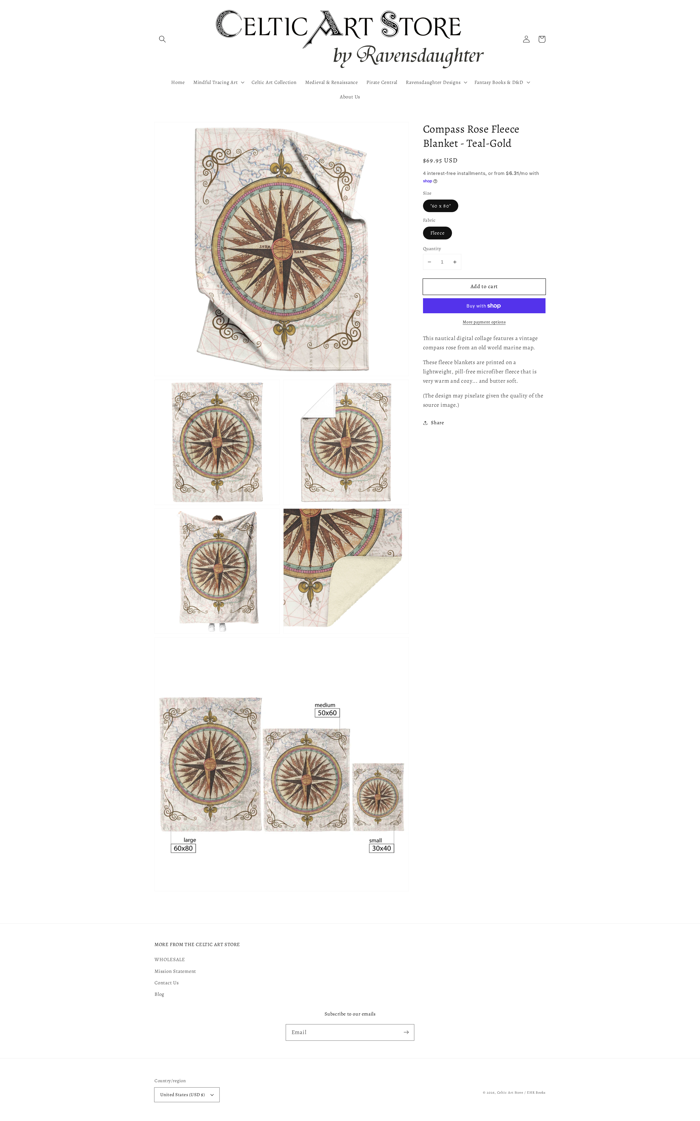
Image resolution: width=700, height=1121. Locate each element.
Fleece (437, 233)
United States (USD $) (182, 1094)
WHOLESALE (169, 959)
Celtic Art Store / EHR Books (521, 1092)
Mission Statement (175, 971)
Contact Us (166, 982)
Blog (159, 994)
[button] (162, 39)
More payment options (484, 322)
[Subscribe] (406, 1032)
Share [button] (437, 422)
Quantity (432, 248)
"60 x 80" (440, 206)
